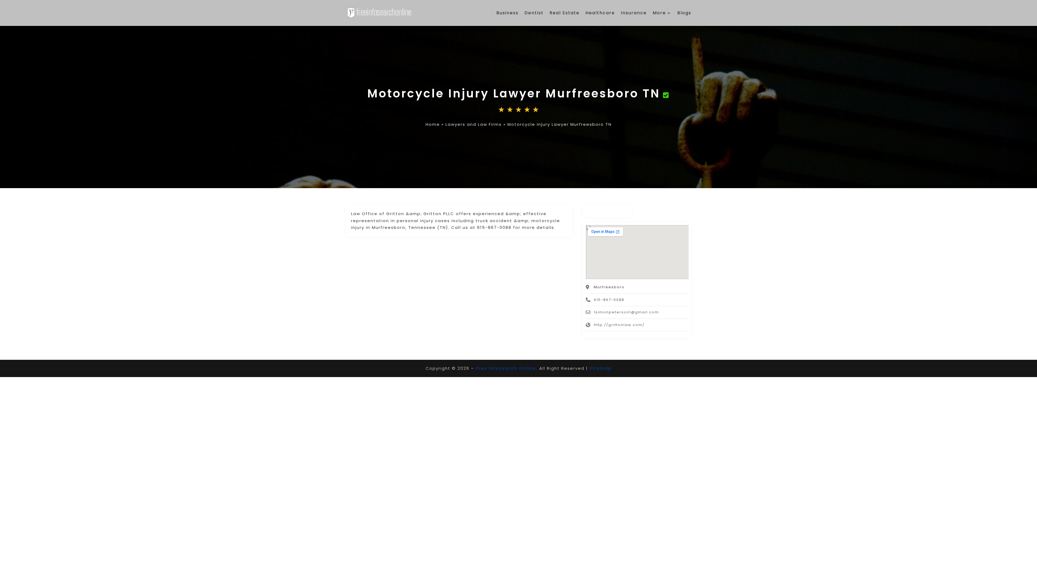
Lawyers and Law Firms (474, 124)
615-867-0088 (609, 299)
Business (507, 13)
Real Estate (565, 13)
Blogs (684, 13)
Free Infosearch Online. (507, 368)
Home (433, 124)
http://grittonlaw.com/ (619, 324)
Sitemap (600, 368)
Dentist (534, 13)
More (659, 13)
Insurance (634, 13)
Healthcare (600, 13)
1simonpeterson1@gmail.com (626, 312)
